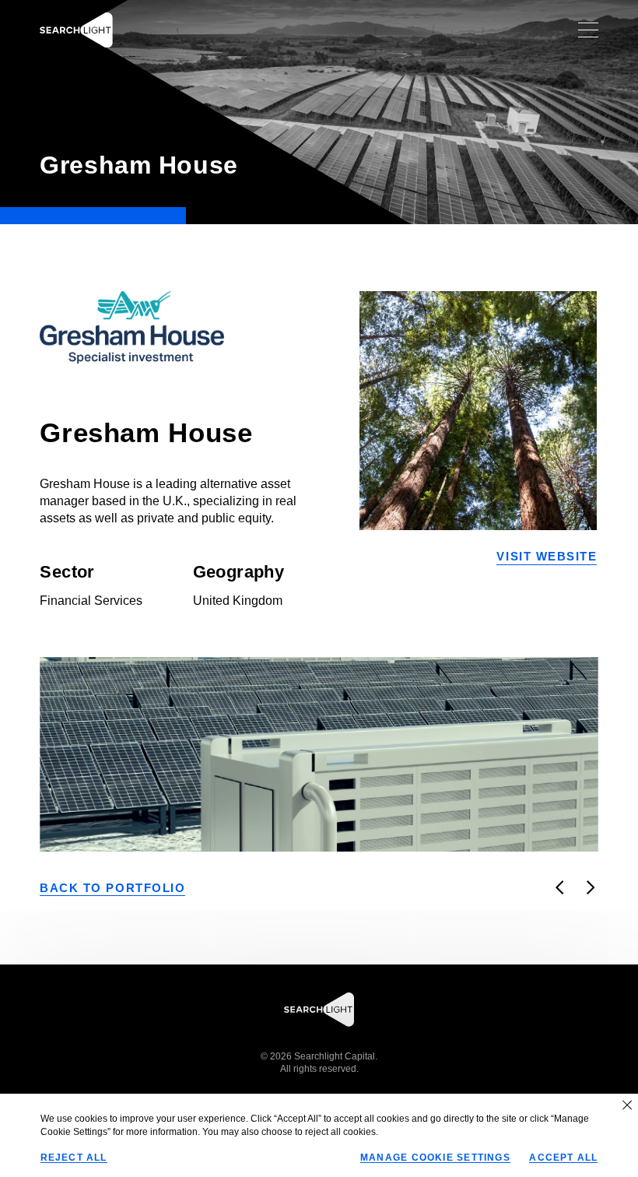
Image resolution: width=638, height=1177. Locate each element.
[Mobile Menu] (588, 30)
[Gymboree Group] (591, 887)
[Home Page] (76, 29)
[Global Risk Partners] (560, 887)
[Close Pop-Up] (627, 1104)
